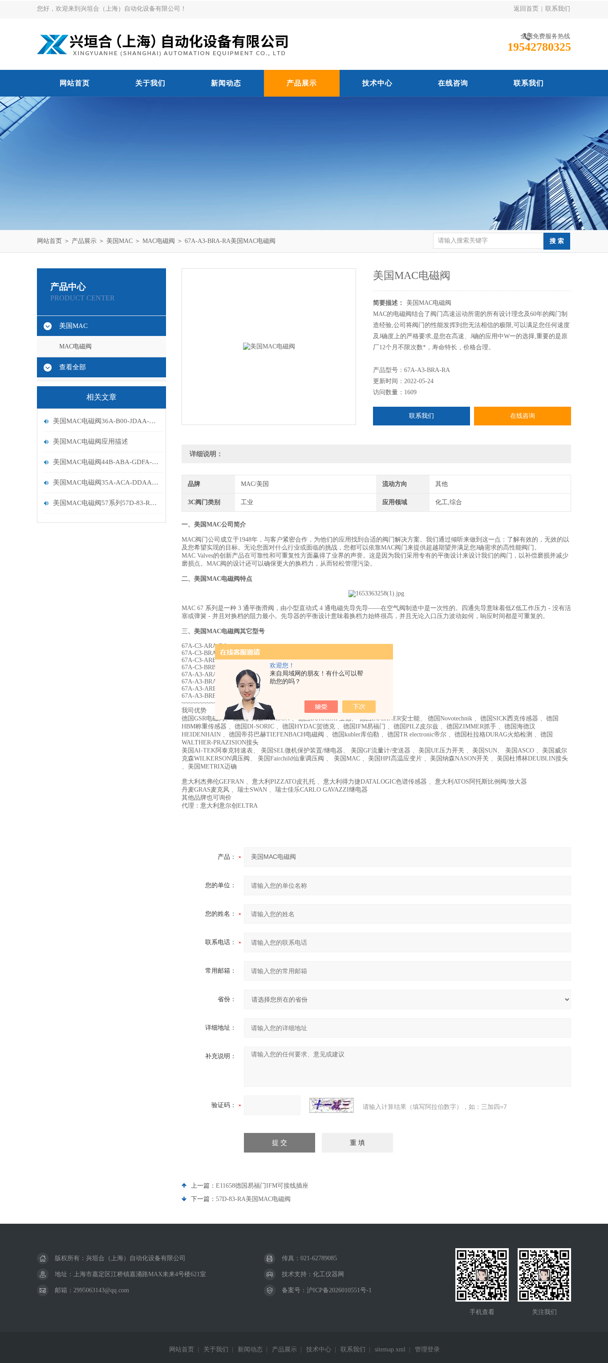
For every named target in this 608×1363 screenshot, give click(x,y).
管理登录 (427, 1349)
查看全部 (72, 367)
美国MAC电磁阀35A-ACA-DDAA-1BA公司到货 (106, 482)
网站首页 (75, 83)
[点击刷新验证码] (331, 1105)
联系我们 (557, 8)
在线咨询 (453, 83)
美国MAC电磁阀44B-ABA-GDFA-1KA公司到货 (106, 461)
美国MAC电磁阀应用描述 (90, 441)
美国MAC (119, 241)
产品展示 (302, 83)
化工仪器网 (328, 1274)
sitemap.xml (390, 1349)
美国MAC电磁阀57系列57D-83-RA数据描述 (106, 502)
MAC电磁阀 (158, 241)
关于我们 (150, 83)
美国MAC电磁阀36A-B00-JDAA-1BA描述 (106, 421)
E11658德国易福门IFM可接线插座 (262, 1185)
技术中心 (377, 83)
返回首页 (526, 8)
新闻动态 (226, 83)
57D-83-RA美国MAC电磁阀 (253, 1199)
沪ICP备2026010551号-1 (339, 1290)
